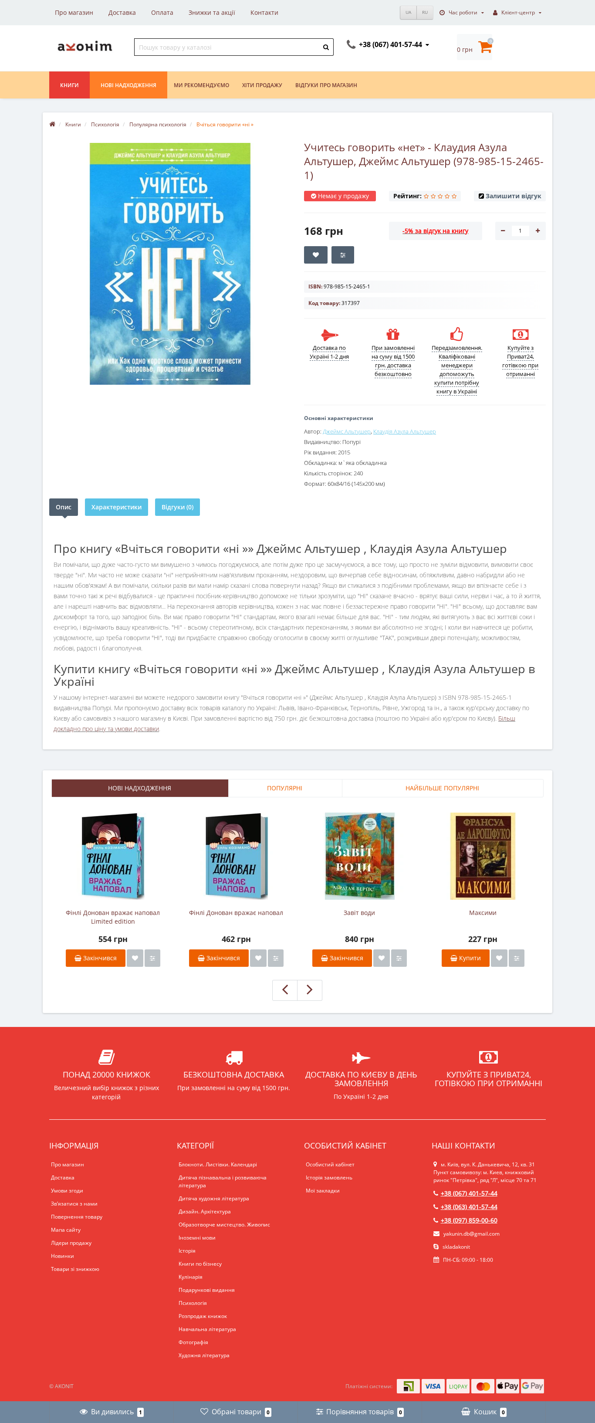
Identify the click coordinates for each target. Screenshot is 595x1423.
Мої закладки (323, 1190)
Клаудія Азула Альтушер (404, 431)
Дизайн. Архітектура (205, 1211)
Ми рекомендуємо (201, 85)
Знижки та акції (212, 12)
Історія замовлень (329, 1177)
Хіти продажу (262, 85)
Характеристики (116, 507)
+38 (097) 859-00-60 (469, 1220)
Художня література (204, 1355)
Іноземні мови (197, 1237)
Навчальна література (207, 1329)
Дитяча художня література (214, 1198)
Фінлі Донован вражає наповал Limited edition (113, 916)
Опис (63, 507)
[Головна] (52, 124)
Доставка (122, 12)
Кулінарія (191, 1277)
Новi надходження (128, 85)
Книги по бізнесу (200, 1263)
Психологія (193, 1303)
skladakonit (455, 1246)
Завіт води (359, 912)
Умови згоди (67, 1190)
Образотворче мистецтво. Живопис (224, 1224)
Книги (69, 85)
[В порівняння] (152, 958)
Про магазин (74, 12)
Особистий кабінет (330, 1164)
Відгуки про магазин (326, 85)
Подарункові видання (207, 1290)
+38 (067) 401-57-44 (469, 1193)
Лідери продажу (71, 1243)
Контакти (264, 12)
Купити (469, 958)
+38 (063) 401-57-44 (469, 1207)
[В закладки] (135, 958)
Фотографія (193, 1342)
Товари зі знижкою (75, 1269)
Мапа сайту (66, 1229)
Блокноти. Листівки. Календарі (218, 1164)
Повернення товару (76, 1216)
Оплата (162, 12)
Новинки (62, 1256)
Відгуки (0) (177, 507)
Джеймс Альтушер (347, 431)
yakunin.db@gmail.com (471, 1233)
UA (408, 12)
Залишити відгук (513, 196)
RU (425, 12)
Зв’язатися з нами (74, 1203)
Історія (187, 1250)
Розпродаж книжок (203, 1316)
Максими (483, 912)
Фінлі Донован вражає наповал (236, 912)
